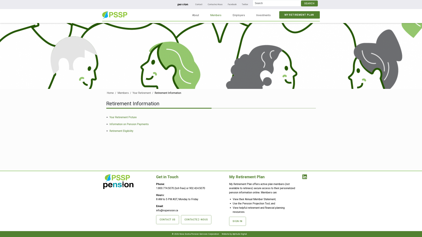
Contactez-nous (196, 219)
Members (215, 15)
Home (110, 92)
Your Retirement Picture (123, 117)
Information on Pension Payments (129, 124)
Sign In (237, 221)
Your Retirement (142, 92)
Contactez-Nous (215, 4)
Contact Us (168, 219)
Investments (263, 15)
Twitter (245, 4)
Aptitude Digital (239, 234)
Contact (198, 4)
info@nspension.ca (167, 210)
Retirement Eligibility (121, 130)
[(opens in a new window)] (182, 4)
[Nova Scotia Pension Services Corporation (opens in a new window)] (118, 188)
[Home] (114, 13)
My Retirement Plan (299, 14)
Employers (239, 15)
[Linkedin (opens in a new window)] (305, 177)
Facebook (232, 4)
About (195, 15)
